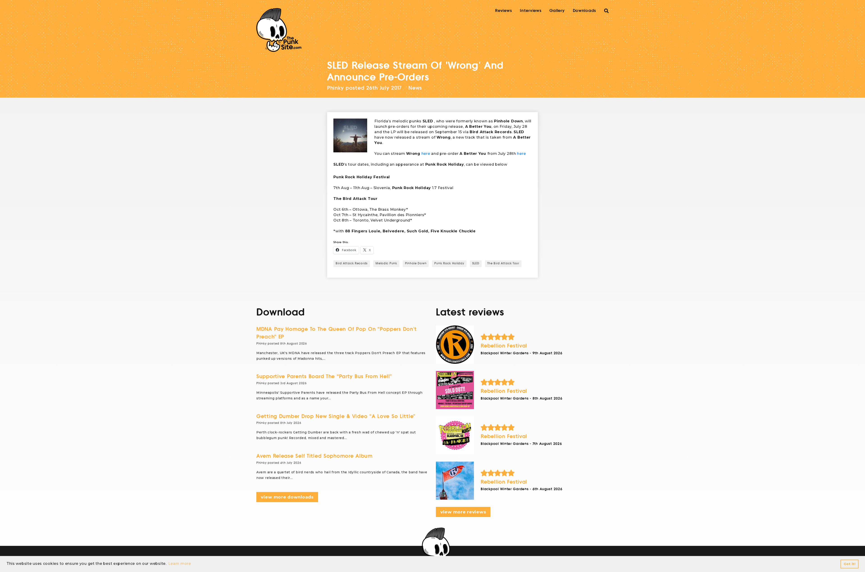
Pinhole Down (416, 263)
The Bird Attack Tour (503, 263)
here (425, 153)
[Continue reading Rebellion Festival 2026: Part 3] (455, 390)
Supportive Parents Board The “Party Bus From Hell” (324, 376)
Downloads (584, 10)
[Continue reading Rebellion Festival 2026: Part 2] (455, 435)
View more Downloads (287, 497)
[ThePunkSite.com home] (278, 30)
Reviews (503, 10)
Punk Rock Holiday (449, 263)
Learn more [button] (179, 563)
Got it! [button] (850, 564)
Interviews (530, 10)
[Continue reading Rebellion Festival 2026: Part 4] (455, 344)
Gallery (557, 10)
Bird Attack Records (352, 263)
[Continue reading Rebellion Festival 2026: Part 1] (455, 481)
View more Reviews (463, 512)
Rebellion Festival (504, 346)
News (415, 88)
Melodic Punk (386, 263)
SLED (475, 263)
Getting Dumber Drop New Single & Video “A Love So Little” (335, 416)
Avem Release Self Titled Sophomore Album (314, 456)
